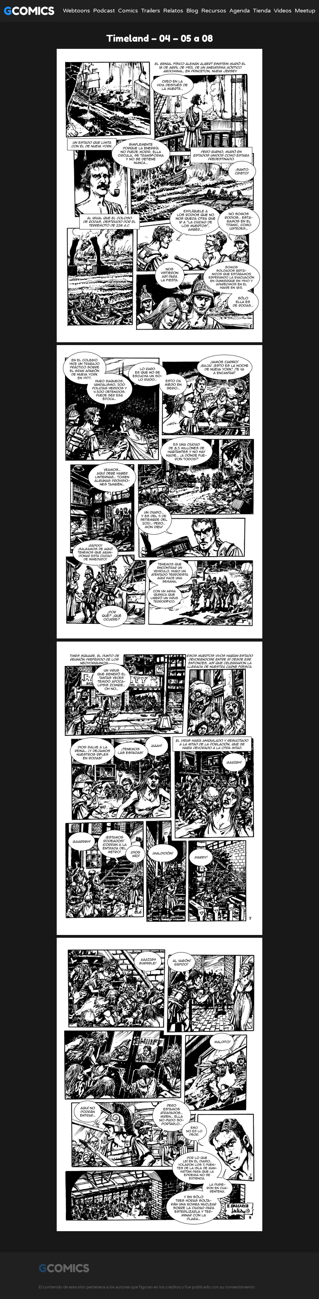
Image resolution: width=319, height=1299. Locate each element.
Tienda (262, 10)
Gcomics (29, 10)
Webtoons (76, 10)
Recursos (213, 10)
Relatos (173, 10)
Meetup (305, 10)
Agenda (239, 10)
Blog (192, 10)
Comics (128, 10)
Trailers (150, 10)
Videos (283, 10)
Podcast (104, 10)
